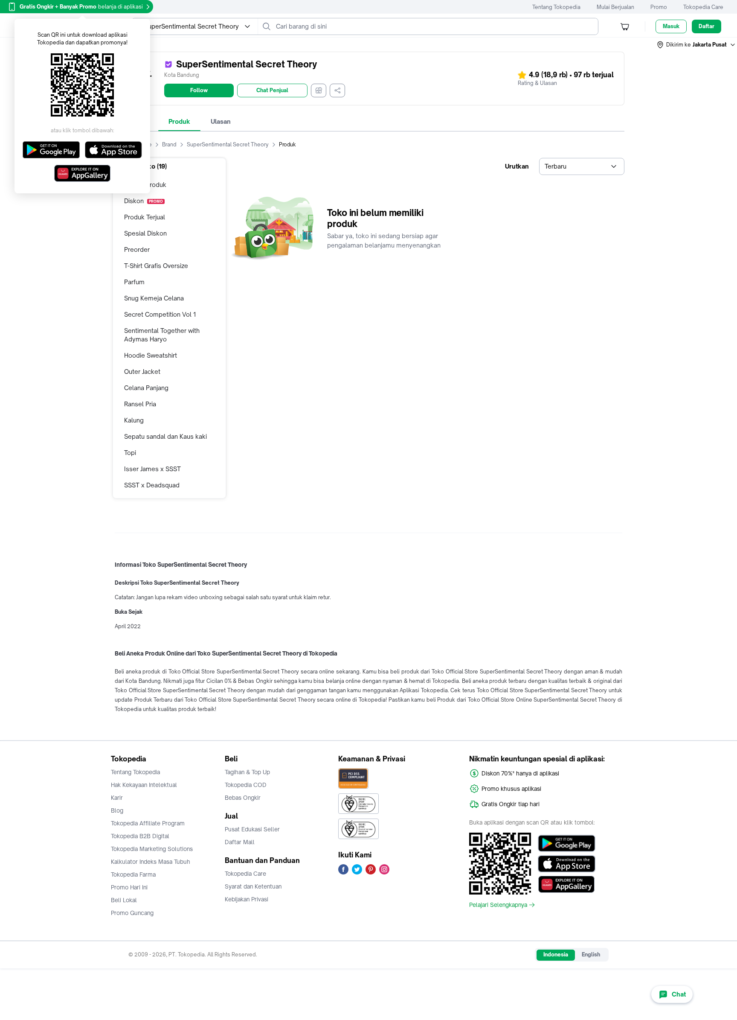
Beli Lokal (124, 900)
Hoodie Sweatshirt (150, 355)
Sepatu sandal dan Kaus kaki (165, 436)
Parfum (134, 282)
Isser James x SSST (152, 468)
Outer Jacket (142, 371)
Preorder (137, 249)
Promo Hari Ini (129, 887)
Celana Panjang (146, 387)
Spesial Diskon (145, 233)
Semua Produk (145, 184)
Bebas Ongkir (243, 797)
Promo (658, 7)
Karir (117, 797)
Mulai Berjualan (615, 7)
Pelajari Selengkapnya (498, 904)
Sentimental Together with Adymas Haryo (162, 335)
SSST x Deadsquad (152, 485)
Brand (169, 144)
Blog (117, 810)
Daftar (706, 26)
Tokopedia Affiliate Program (148, 823)
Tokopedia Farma (133, 874)
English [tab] (591, 954)
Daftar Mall (240, 842)
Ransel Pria (140, 404)
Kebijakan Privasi (246, 899)
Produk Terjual (144, 217)
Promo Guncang (132, 912)
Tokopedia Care (703, 7)
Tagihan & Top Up (247, 772)
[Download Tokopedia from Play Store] (566, 843)
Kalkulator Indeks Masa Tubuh (150, 861)
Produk (179, 121)
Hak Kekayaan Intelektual (144, 784)
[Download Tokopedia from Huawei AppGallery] (566, 884)
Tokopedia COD (246, 784)
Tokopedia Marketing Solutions (152, 848)
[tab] (179, 121)
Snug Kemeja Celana (154, 298)
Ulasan (221, 121)
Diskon (143, 200)
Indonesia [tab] (555, 954)
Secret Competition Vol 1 (160, 314)
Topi (130, 452)
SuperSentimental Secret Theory (228, 144)
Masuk (671, 26)
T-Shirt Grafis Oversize (156, 265)
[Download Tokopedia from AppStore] (566, 863)
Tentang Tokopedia (556, 7)
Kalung (134, 420)
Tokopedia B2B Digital (140, 836)
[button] (696, 45)
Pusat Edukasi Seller (252, 829)
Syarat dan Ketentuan (253, 886)
